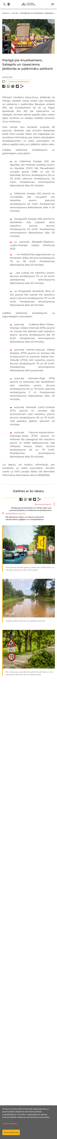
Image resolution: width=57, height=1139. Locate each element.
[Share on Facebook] (3, 86)
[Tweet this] (17, 86)
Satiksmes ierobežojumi (19, 81)
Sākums (5, 13)
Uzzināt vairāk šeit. (9, 1124)
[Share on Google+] (12, 86)
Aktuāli (15, 13)
